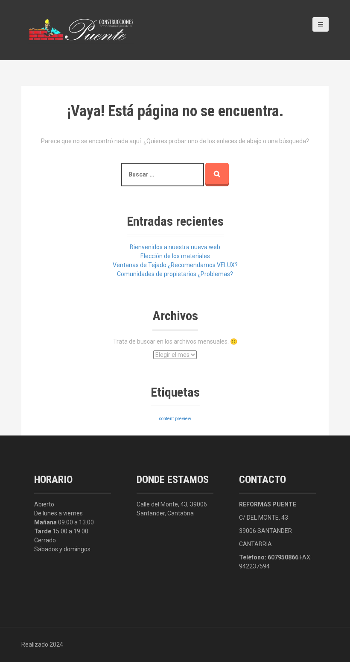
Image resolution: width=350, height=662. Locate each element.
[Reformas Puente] (81, 29)
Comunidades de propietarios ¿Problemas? (175, 274)
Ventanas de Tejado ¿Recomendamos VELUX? (175, 265)
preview (183, 418)
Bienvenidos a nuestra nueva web (175, 247)
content (166, 418)
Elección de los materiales (175, 256)
